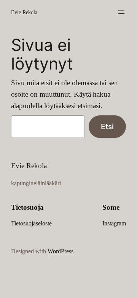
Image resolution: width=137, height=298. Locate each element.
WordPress (60, 251)
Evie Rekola (24, 12)
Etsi (107, 126)
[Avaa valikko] (121, 12)
